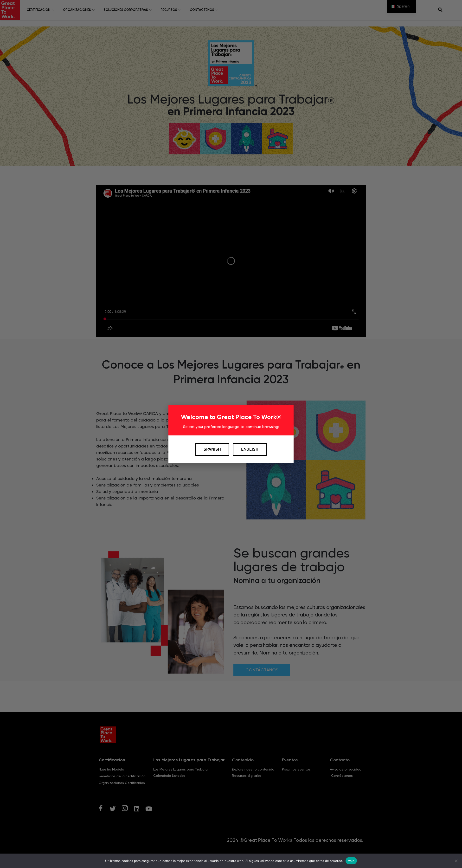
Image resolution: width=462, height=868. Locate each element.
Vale (351, 860)
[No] (456, 860)
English (249, 449)
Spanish (212, 449)
